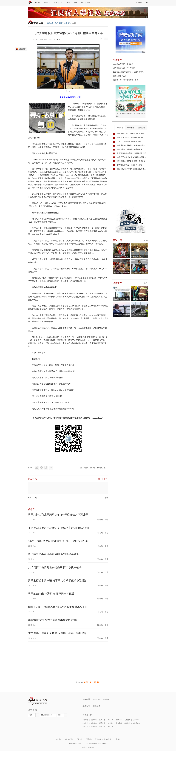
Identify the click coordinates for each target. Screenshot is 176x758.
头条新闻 (106, 699)
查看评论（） (103, 479)
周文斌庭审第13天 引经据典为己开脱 (47, 378)
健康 (82, 2)
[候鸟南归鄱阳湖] (139, 245)
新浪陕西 (110, 723)
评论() (100, 520)
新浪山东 (102, 726)
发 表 (106, 498)
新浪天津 (110, 720)
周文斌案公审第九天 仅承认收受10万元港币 (50, 402)
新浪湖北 (85, 723)
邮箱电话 (96, 706)
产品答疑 (117, 739)
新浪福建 (136, 720)
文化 (61, 2)
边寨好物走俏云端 (120, 76)
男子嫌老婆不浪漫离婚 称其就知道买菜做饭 (53, 554)
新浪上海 (102, 720)
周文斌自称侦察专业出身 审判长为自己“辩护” (51, 384)
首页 (30, 715)
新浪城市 (85, 720)
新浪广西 (110, 726)
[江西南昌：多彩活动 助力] (139, 260)
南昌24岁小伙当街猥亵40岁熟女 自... (130, 137)
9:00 (59, 715)
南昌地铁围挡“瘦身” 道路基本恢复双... (131, 169)
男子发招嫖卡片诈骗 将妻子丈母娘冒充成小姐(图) (57, 580)
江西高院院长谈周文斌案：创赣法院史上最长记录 (53, 365)
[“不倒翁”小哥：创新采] (122, 245)
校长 (105, 468)
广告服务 (79, 739)
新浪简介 (58, 739)
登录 (29, 498)
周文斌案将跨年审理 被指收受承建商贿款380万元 (53, 409)
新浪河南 (94, 720)
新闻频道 (58, 23)
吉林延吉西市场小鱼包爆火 (123, 64)
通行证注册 (107, 739)
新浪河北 (102, 723)
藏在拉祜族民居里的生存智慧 (124, 68)
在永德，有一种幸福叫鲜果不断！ (125, 80)
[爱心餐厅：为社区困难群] (122, 260)
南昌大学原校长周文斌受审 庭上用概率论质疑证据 (53, 371)
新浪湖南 (94, 723)
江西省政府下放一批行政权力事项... (130, 165)
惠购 (88, 2)
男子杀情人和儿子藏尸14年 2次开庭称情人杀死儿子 (58, 514)
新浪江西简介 (69, 739)
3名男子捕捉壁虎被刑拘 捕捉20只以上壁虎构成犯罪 (58, 540)
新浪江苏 (127, 723)
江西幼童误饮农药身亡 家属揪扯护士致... (132, 153)
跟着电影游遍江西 (126, 113)
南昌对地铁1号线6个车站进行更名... (130, 149)
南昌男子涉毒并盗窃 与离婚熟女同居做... (132, 157)
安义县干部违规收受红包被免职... (129, 141)
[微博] (37, 468)
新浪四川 (127, 720)
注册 (146, 2)
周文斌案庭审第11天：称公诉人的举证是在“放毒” (53, 390)
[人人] (46, 468)
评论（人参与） (55, 39)
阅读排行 (119, 128)
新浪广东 (119, 720)
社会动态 (67, 23)
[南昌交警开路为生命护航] (139, 303)
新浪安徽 (119, 723)
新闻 (55, 2)
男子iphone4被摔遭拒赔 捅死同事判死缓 (51, 593)
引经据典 (100, 468)
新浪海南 (94, 726)
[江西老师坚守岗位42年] (122, 287)
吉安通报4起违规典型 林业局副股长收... (132, 145)
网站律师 (98, 739)
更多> (146, 240)
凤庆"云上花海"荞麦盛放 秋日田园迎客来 (128, 72)
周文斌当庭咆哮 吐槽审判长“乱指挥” (47, 396)
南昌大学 (92, 468)
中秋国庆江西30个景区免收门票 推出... (131, 133)
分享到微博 (22, 49)
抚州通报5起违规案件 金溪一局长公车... (132, 161)
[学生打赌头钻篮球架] (139, 287)
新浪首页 (37, 2)
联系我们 (89, 739)
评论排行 (130, 128)
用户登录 (139, 2)
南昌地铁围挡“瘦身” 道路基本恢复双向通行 (53, 620)
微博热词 (141, 128)
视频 (68, 2)
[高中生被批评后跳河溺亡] (122, 303)
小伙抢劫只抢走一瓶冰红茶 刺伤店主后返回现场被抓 (58, 527)
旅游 (75, 2)
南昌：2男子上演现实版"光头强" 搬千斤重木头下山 (58, 606)
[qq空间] (41, 468)
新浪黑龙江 (136, 723)
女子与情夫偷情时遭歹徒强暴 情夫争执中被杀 (55, 567)
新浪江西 (47, 2)
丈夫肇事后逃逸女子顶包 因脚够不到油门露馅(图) (57, 633)
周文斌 (86, 468)
